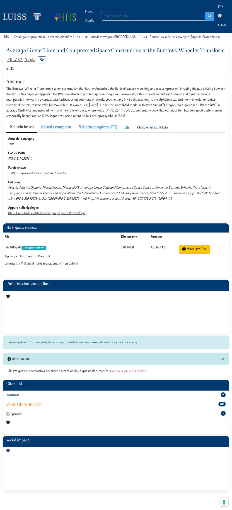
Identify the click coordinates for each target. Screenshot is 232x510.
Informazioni (20, 359)
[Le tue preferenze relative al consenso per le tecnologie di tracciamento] (224, 502)
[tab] (127, 127)
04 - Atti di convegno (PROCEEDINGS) (111, 37)
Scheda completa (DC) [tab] (98, 127)
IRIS (6, 37)
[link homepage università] (64, 16)
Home (89, 11)
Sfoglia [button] (89, 20)
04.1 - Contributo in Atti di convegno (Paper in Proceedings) (181, 37)
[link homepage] (24, 16)
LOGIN (222, 25)
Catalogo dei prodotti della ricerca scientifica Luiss (47, 37)
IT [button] (219, 7)
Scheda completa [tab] (56, 127)
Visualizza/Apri (196, 249)
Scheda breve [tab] (22, 127)
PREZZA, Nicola (21, 60)
